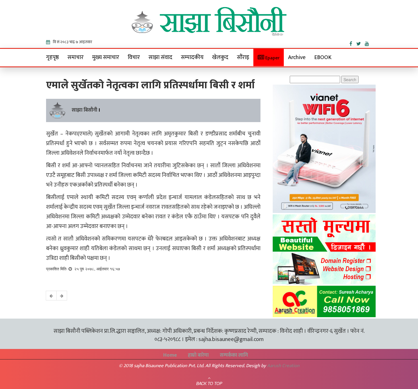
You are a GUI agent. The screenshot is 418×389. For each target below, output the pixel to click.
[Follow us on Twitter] (360, 43)
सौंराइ (243, 57)
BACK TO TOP (209, 383)
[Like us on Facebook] (352, 43)
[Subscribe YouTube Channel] (368, 43)
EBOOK (323, 57)
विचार (134, 57)
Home (170, 355)
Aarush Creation (283, 366)
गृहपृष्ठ (52, 57)
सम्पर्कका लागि (234, 355)
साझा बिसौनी (84, 110)
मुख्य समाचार (105, 57)
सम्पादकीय (192, 57)
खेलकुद (220, 57)
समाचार (75, 57)
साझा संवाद (160, 57)
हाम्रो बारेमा (198, 355)
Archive (297, 57)
